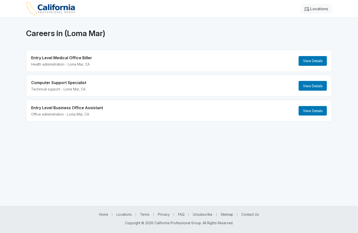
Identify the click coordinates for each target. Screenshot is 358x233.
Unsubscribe (202, 214)
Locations (318, 8)
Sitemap (227, 214)
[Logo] (50, 8)
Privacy (164, 214)
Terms (145, 214)
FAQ (181, 214)
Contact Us (250, 214)
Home (103, 214)
